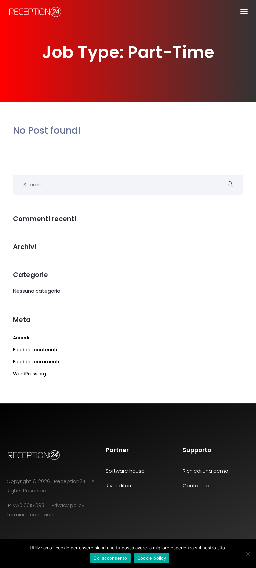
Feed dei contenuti (35, 349)
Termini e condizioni (30, 514)
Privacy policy (69, 505)
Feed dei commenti (36, 361)
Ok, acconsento (110, 558)
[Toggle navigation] (244, 15)
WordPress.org (29, 373)
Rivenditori (118, 485)
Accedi (21, 337)
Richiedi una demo (205, 470)
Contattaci (196, 485)
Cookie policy (151, 558)
